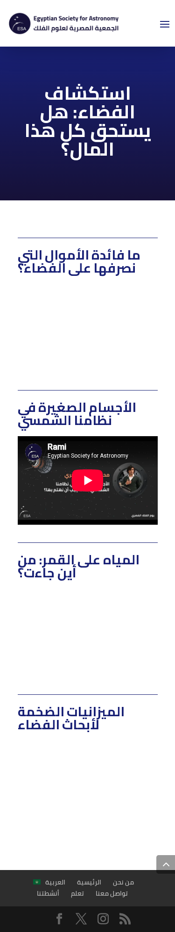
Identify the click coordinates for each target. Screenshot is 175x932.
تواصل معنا (112, 893)
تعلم (77, 893)
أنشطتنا (48, 893)
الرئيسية (89, 882)
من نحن (123, 882)
